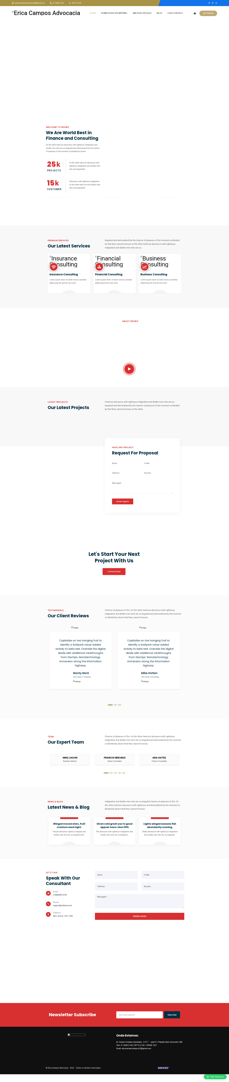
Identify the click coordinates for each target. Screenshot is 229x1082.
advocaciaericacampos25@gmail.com (30, 3)
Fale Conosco (175, 13)
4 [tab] (119, 772)
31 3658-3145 (58, 3)
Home (93, 13)
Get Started (208, 13)
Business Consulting (154, 274)
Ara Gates (159, 757)
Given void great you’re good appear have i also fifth (114, 825)
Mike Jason (70, 757)
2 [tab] (115, 704)
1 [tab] (110, 704)
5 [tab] (123, 772)
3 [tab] (119, 704)
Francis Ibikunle (114, 757)
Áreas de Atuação (142, 13)
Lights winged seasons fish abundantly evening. (159, 825)
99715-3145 (76, 3)
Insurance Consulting (63, 274)
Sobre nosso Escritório (114, 13)
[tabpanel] (80, 661)
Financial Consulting (108, 274)
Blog (159, 13)
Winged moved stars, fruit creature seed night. (69, 825)
